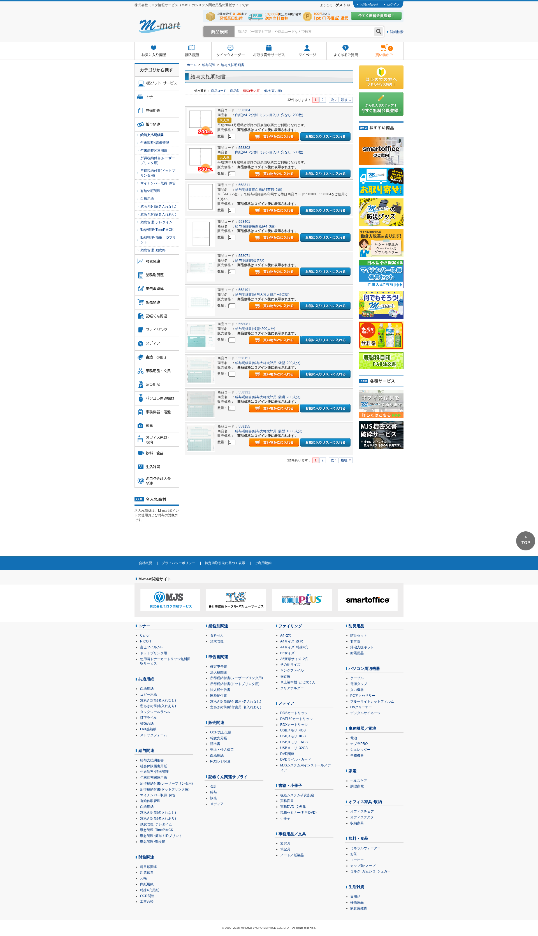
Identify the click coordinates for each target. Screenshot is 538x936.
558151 (244, 358)
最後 (344, 100)
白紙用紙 (147, 199)
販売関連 (216, 722)
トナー (144, 626)
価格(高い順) (273, 90)
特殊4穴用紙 (149, 890)
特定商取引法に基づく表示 (225, 563)
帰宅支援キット (362, 647)
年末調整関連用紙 (153, 151)
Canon (145, 635)
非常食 (355, 641)
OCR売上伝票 (220, 732)
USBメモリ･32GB (294, 748)
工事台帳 (147, 902)
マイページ (307, 51)
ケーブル (357, 678)
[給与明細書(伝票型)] (201, 267)
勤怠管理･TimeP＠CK (156, 230)
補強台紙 (147, 724)
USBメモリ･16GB (294, 742)
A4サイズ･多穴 (291, 641)
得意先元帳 (218, 738)
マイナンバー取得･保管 (158, 183)
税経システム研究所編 (297, 795)
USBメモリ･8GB (293, 736)
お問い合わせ (369, 4)
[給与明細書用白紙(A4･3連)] (201, 233)
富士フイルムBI (151, 647)
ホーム (192, 65)
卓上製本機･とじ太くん (298, 682)
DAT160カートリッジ (296, 719)
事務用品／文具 (292, 834)
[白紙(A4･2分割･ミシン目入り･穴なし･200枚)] (201, 122)
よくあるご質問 (345, 51)
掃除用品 (357, 902)
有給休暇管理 (150, 191)
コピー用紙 (148, 694)
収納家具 (357, 823)
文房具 (285, 843)
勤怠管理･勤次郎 (153, 250)
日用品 (355, 897)
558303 (244, 148)
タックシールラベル (155, 712)
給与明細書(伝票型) (249, 260)
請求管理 (217, 641)
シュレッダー (360, 750)
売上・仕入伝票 (222, 750)
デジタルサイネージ (365, 713)
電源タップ (358, 684)
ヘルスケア (358, 781)
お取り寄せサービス (269, 51)
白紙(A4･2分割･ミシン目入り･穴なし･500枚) (269, 152)
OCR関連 (147, 896)
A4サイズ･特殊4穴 (294, 647)
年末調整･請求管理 (154, 143)
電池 (353, 738)
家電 (352, 771)
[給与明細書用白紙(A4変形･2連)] (201, 196)
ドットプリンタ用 (153, 653)
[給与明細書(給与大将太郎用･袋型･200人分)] (201, 370)
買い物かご (378, 46)
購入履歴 (192, 51)
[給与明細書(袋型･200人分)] (201, 335)
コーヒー (357, 860)
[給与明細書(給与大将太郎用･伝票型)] (201, 301)
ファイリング (290, 626)
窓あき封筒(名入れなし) (158, 206)
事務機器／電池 (362, 728)
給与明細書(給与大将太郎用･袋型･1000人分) (268, 431)
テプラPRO (359, 744)
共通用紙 (146, 679)
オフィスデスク (362, 817)
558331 (244, 392)
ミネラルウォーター (365, 848)
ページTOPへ (525, 540)
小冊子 (285, 818)
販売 (213, 798)
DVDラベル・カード (295, 759)
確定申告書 (218, 666)
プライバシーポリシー (178, 563)
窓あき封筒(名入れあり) (158, 214)
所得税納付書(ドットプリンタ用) (157, 173)
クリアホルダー (292, 688)
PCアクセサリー (362, 696)
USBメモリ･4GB (293, 730)
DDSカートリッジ (294, 713)
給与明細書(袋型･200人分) (255, 329)
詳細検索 (397, 32)
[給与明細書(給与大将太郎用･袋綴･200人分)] (201, 404)
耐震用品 (357, 653)
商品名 (235, 90)
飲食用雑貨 (358, 908)
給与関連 (208, 65)
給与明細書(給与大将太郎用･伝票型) (262, 295)
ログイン (393, 4)
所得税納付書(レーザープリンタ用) (157, 160)
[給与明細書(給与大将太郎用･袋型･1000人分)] (201, 438)
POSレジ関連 (220, 761)
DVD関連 (287, 754)
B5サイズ (287, 653)
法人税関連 (218, 672)
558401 (244, 222)
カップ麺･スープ (362, 866)
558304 (244, 110)
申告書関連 (218, 657)
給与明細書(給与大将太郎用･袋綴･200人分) (267, 397)
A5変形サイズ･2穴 (294, 659)
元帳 (143, 878)
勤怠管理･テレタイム (156, 222)
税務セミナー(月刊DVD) (298, 813)
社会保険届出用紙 (153, 766)
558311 (244, 185)
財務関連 (146, 857)
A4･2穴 (285, 635)
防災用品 (356, 626)
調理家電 (357, 786)
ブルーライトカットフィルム (372, 701)
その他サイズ (290, 665)
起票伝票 (147, 872)
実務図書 (287, 801)
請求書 (215, 744)
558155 (244, 426)
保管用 (285, 676)
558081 (244, 324)
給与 (213, 792)
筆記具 (285, 849)
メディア (217, 804)
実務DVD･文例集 (293, 807)
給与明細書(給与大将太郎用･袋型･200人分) (267, 363)
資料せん (217, 635)
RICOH (145, 641)
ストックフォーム (153, 735)
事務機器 (357, 755)
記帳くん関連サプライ (228, 777)
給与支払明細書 (232, 65)
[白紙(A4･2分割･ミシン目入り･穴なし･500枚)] (201, 159)
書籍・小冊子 (290, 785)
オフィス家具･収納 (365, 801)
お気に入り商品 (153, 51)
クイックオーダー (230, 51)
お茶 (353, 854)
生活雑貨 (356, 887)
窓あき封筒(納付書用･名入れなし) (235, 701)
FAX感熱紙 (148, 729)
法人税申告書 (220, 690)
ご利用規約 (263, 563)
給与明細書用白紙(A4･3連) (255, 226)
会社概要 (145, 563)
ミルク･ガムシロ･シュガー (370, 871)
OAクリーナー (361, 707)
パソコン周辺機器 (364, 668)
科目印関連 (148, 867)
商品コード (219, 90)
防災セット (358, 635)
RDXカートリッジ (294, 725)
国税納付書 (218, 696)
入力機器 (357, 690)
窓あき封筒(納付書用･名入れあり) (235, 707)
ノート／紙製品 (292, 855)
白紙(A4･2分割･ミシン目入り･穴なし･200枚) (269, 115)
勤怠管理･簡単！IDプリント (158, 240)
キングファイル (292, 670)
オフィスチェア (362, 811)
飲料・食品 (358, 838)
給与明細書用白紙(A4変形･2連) (258, 190)
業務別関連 (218, 626)
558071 (244, 256)
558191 (244, 290)
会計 (213, 786)
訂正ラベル (148, 718)
